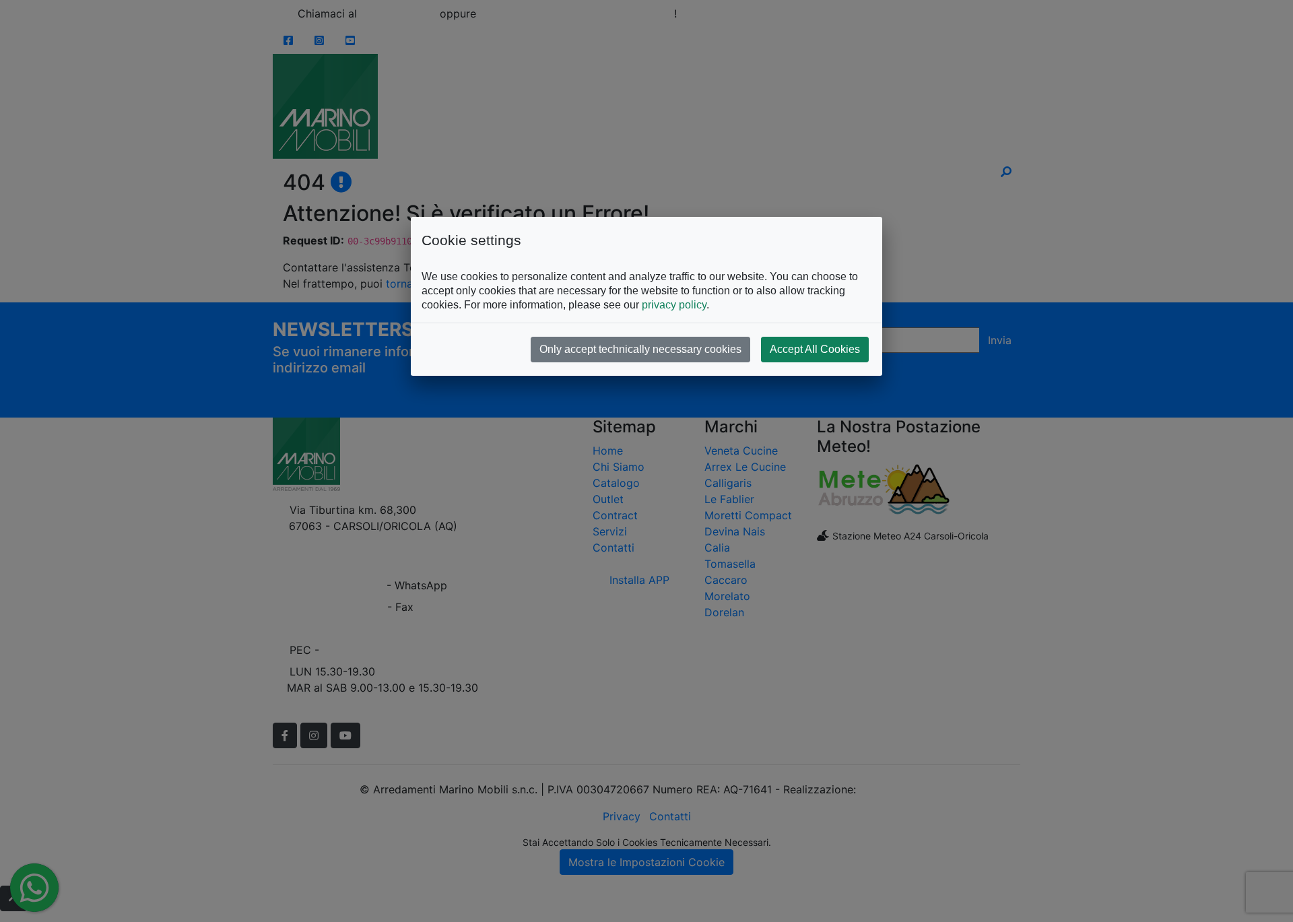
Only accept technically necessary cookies (640, 349)
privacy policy (674, 304)
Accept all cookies (815, 349)
